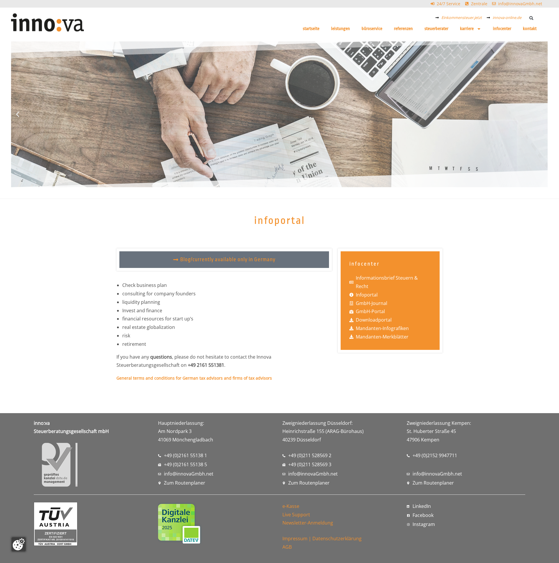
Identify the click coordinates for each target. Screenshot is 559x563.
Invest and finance (142, 310)
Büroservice (372, 28)
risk (126, 335)
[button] (531, 18)
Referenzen (403, 28)
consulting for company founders (159, 293)
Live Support (296, 514)
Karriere (467, 28)
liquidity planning (141, 302)
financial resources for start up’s (157, 318)
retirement (134, 344)
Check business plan (144, 285)
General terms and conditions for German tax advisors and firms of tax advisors (194, 378)
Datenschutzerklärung (337, 538)
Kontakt (530, 28)
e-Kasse (290, 506)
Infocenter (502, 28)
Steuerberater (436, 28)
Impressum (294, 538)
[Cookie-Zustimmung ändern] (19, 544)
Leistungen (340, 28)
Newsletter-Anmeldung (307, 523)
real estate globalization (148, 327)
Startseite (311, 28)
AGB (287, 547)
